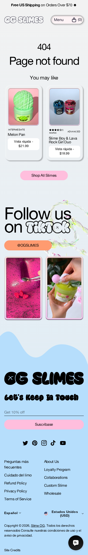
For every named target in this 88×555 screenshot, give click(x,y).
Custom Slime (55, 485)
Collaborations (56, 477)
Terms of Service (17, 499)
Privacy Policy (15, 491)
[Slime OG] (23, 19)
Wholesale (52, 493)
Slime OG (38, 525)
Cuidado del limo (18, 475)
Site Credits (12, 550)
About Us (51, 461)
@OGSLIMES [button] (28, 245)
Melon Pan (16, 134)
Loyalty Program (57, 469)
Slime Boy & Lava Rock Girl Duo (63, 140)
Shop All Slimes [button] (44, 175)
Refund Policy (15, 483)
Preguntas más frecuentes (16, 464)
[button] (59, 19)
